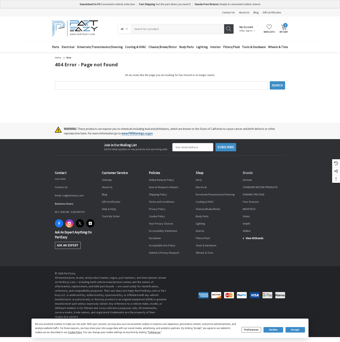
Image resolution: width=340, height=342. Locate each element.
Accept (295, 329)
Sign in (249, 31)
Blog (256, 12)
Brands (248, 173)
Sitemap (107, 180)
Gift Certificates (272, 12)
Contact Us (228, 12)
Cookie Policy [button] (75, 332)
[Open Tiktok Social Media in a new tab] (90, 223)
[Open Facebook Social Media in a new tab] (59, 223)
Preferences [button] (154, 332)
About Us (244, 12)
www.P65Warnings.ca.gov (137, 133)
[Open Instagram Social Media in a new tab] (69, 223)
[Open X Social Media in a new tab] (80, 223)
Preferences (251, 329)
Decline (273, 329)
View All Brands (254, 238)
